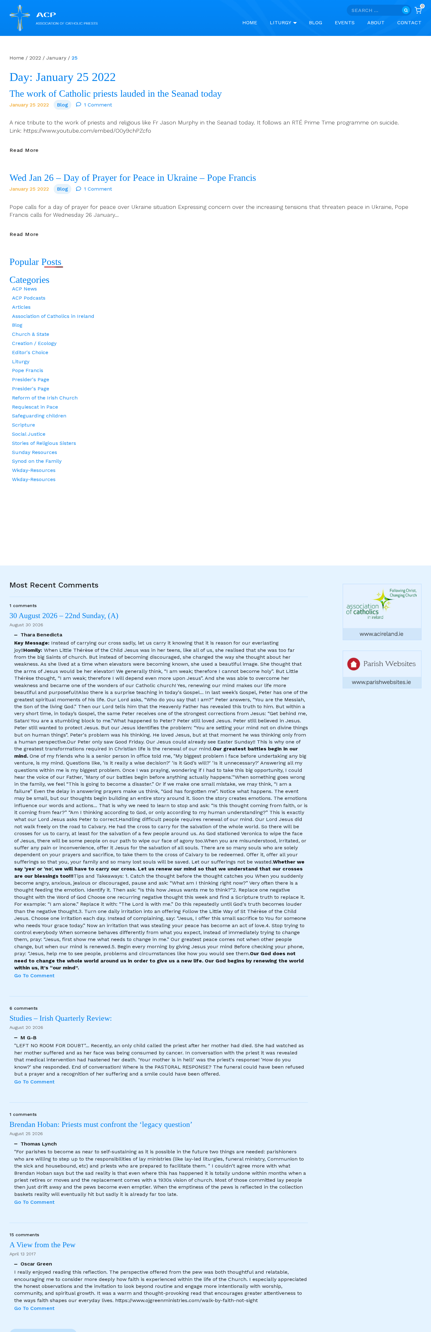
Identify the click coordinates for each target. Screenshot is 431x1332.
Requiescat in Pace (35, 407)
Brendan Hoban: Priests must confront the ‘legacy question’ (102, 1124)
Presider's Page (30, 379)
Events (345, 23)
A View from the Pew (42, 1245)
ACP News (24, 289)
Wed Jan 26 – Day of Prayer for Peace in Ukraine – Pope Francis (132, 177)
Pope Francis (27, 370)
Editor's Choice (30, 352)
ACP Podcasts (28, 298)
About (376, 23)
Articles (21, 307)
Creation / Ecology (34, 343)
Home (249, 23)
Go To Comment (34, 976)
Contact (409, 23)
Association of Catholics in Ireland (53, 316)
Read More (24, 150)
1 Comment (98, 105)
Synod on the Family (37, 461)
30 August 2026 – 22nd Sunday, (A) (63, 615)
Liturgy (20, 362)
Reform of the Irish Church (45, 398)
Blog (315, 23)
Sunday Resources (34, 452)
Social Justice (28, 434)
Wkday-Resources (34, 470)
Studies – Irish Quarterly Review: (60, 1018)
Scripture (23, 425)
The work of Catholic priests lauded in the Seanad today (115, 93)
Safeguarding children (39, 416)
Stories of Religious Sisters (44, 443)
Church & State (30, 334)
